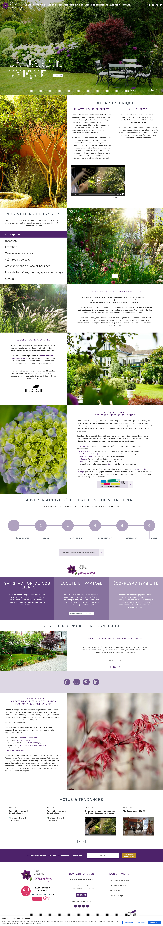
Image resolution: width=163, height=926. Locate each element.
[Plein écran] (123, 194)
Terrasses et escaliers (19, 253)
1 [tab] (149, 90)
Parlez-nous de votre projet (81, 613)
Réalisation (12, 240)
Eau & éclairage (116, 896)
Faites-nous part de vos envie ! (80, 552)
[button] (98, 180)
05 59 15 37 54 (81, 885)
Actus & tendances (94, 5)
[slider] (97, 194)
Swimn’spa (83, 461)
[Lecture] (73, 194)
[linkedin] (161, 5)
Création (40, 5)
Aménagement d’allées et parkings (27, 265)
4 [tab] (157, 90)
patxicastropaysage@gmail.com (81, 888)
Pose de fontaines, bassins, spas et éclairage (34, 272)
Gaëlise (111, 464)
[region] (81, 921)
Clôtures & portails (118, 885)
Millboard (83, 459)
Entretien (51, 5)
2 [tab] (152, 90)
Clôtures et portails (17, 259)
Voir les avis (37, 899)
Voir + (115, 276)
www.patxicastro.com (81, 901)
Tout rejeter (141, 922)
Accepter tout (154, 922)
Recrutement (113, 5)
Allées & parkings (117, 891)
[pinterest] (157, 5)
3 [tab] (154, 90)
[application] (98, 180)
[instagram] (153, 5)
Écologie (63, 5)
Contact (125, 5)
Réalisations (76, 5)
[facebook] (149, 5)
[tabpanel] (81, 47)
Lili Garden (83, 446)
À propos (29, 5)
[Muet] (120, 194)
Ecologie (10, 278)
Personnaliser (128, 922)
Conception (12, 234)
